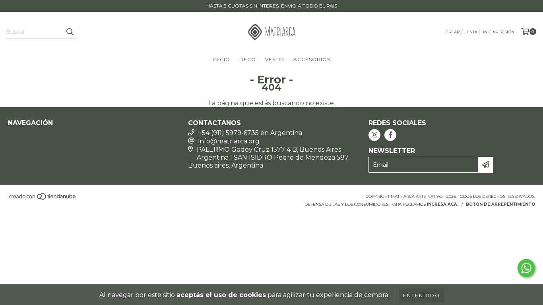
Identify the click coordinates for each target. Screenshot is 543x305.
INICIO (221, 59)
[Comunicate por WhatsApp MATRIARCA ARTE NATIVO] (526, 268)
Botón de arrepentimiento (500, 204)
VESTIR (274, 59)
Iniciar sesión (498, 32)
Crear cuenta (461, 32)
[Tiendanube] (43, 198)
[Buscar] (70, 32)
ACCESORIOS (311, 59)
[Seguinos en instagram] (374, 135)
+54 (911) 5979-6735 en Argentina (250, 133)
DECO (247, 59)
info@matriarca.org (229, 141)
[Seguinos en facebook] (390, 135)
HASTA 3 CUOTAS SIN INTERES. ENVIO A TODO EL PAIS (271, 6)
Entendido (421, 295)
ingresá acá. (442, 204)
